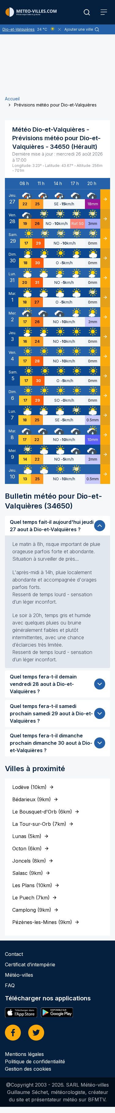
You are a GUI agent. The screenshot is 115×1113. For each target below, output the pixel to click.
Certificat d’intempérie (30, 964)
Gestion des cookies (28, 1069)
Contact (14, 954)
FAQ (10, 985)
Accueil (12, 98)
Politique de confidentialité (35, 1061)
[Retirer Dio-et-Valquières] (59, 29)
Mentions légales (24, 1054)
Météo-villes (19, 975)
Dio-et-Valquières (18, 29)
